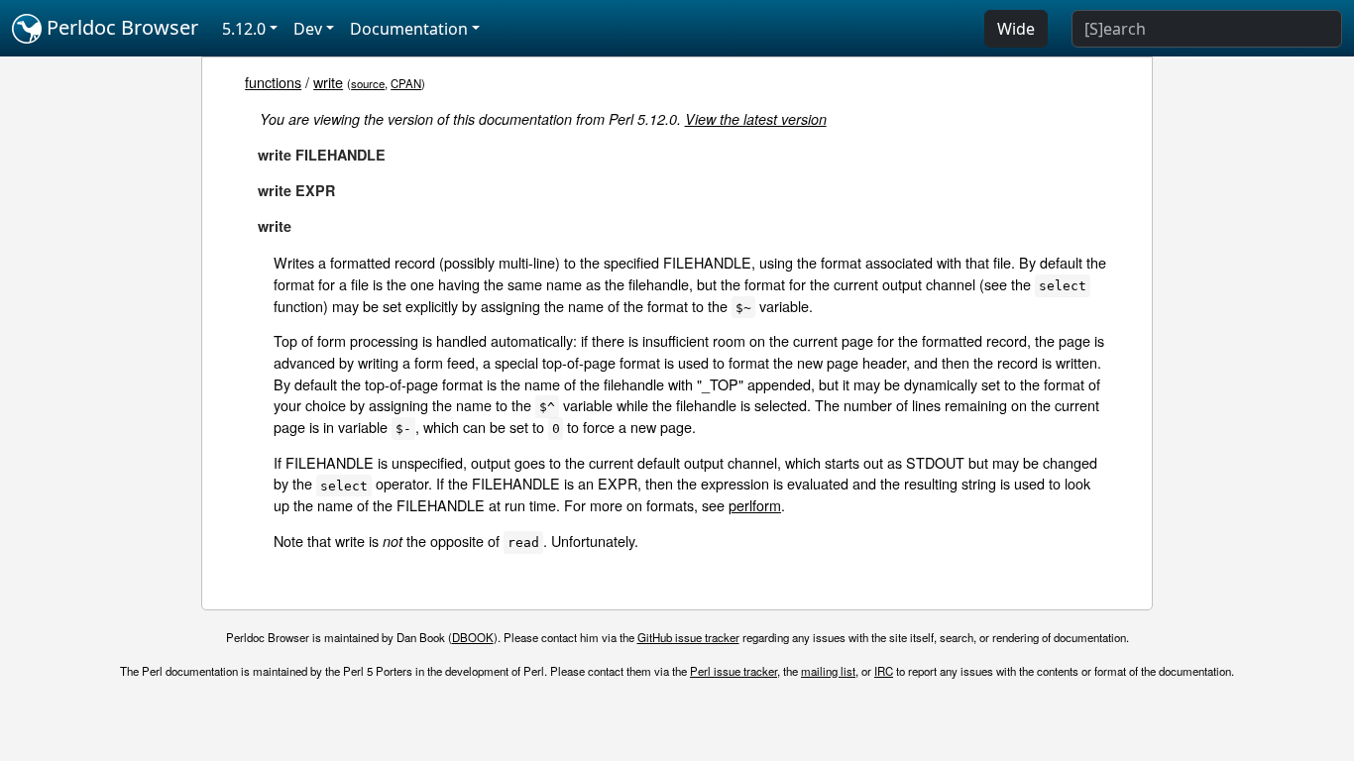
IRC (883, 671)
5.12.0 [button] (244, 29)
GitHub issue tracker (688, 637)
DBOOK (473, 637)
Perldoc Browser (120, 27)
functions (273, 81)
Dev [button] (307, 29)
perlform (755, 504)
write (328, 81)
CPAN (406, 83)
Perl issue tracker (733, 671)
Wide (1016, 29)
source (368, 83)
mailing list (828, 671)
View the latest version (756, 119)
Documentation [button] (409, 29)
